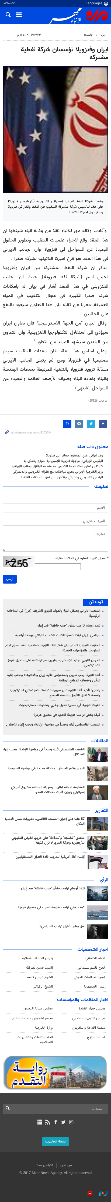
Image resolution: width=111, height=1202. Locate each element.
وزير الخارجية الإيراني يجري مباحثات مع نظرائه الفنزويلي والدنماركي (58, 472)
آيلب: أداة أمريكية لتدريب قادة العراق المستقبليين (50, 857)
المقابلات (99, 741)
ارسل (9, 579)
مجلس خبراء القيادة (92, 1008)
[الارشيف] (39, 1123)
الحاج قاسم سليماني (92, 968)
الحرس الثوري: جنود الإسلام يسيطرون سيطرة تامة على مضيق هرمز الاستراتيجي (54, 663)
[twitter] (63, 1123)
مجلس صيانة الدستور (38, 1008)
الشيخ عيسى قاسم (40, 977)
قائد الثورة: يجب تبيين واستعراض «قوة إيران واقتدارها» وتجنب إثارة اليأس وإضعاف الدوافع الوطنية (53, 678)
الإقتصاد (88, 35)
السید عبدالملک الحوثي (90, 977)
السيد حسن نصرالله (39, 968)
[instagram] (71, 1123)
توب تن (96, 602)
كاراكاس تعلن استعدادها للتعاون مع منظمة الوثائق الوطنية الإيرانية (57, 466)
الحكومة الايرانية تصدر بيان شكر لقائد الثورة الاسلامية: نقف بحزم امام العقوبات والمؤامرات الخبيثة (52, 648)
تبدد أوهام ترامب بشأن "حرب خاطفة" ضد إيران (68, 625)
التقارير (101, 810)
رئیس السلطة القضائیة (37, 958)
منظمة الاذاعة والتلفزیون (89, 1028)
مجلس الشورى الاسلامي (89, 1018)
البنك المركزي (96, 1037)
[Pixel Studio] (87, 1193)
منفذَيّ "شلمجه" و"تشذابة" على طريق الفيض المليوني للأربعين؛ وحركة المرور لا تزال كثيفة (48, 840)
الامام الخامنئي (95, 958)
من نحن (66, 1165)
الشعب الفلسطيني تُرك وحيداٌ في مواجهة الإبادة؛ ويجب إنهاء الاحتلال (53, 724)
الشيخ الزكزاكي (43, 986)
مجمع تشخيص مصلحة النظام (32, 1018)
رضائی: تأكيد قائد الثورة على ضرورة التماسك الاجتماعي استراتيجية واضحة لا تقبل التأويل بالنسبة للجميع (55, 693)
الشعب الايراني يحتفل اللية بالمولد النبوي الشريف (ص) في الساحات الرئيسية (53, 613)
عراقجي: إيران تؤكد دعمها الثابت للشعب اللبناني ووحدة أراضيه (57, 635)
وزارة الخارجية (43, 1028)
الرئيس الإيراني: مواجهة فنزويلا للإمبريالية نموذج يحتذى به (63, 461)
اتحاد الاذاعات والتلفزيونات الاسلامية (35, 1040)
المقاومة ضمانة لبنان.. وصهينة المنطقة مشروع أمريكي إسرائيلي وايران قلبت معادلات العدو (48, 790)
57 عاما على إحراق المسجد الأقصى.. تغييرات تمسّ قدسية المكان (45, 821)
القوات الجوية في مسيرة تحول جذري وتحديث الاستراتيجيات (59, 705)
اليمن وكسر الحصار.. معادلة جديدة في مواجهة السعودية (46, 768)
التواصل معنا (45, 1165)
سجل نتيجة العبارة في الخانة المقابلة (82, 558)
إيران (103, 35)
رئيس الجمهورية (95, 986)
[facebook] (55, 1123)
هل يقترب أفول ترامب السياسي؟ (62, 926)
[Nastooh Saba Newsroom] (100, 1193)
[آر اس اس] (47, 1123)
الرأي (104, 880)
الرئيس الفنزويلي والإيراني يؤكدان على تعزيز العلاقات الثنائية (62, 477)
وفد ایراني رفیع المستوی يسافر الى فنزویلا (74, 455)
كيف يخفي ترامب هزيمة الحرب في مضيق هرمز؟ (66, 715)
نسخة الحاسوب (55, 1141)
